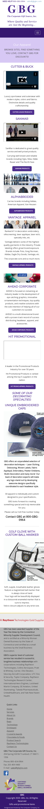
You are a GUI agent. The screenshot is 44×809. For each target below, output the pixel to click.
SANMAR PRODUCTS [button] (22, 169)
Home (9, 709)
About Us (11, 715)
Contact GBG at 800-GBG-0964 (22, 518)
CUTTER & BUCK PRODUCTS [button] (22, 112)
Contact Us (12, 746)
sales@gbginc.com (34, 1)
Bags (9, 721)
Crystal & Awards (14, 734)
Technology (12, 724)
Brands (10, 718)
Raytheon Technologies (17, 743)
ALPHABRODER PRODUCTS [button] (22, 211)
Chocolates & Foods (16, 737)
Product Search (14, 740)
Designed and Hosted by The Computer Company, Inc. (22, 808)
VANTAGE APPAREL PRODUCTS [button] (22, 265)
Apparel (10, 731)
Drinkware (11, 727)
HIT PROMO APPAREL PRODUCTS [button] (22, 386)
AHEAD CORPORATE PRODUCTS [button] (22, 330)
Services (10, 712)
